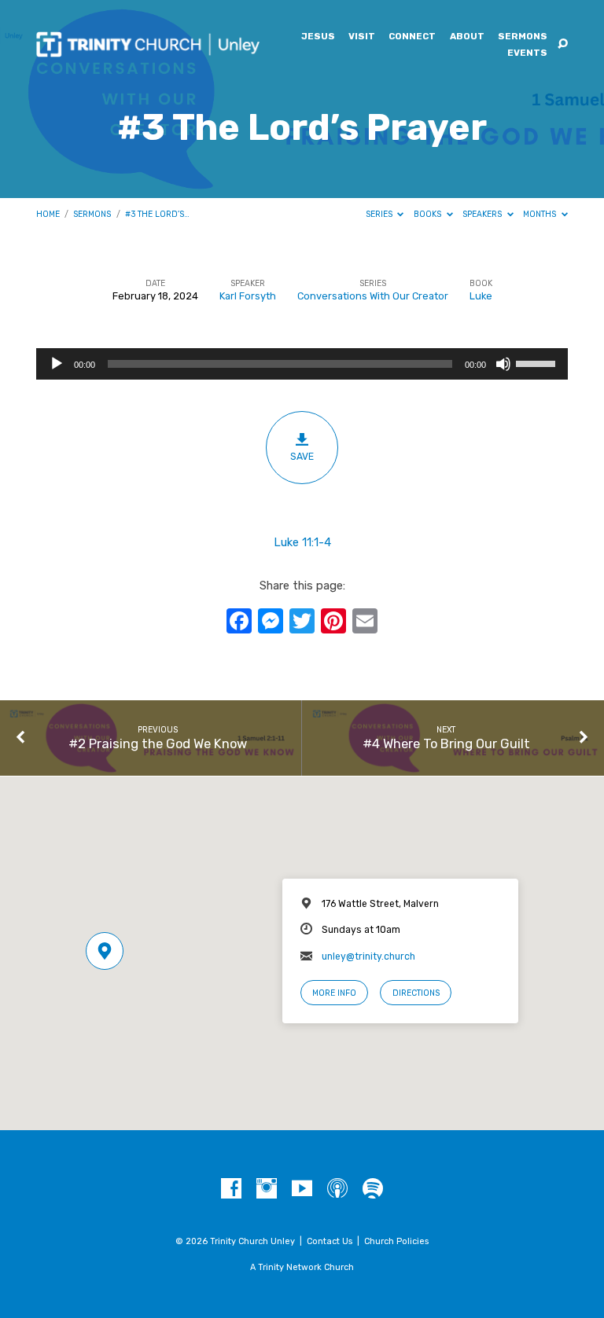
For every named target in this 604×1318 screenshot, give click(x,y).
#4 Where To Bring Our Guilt (446, 743)
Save (302, 456)
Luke (481, 296)
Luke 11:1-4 (302, 542)
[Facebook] (231, 1189)
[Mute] (503, 364)
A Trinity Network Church (302, 1267)
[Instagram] (266, 1189)
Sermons (522, 37)
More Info (334, 993)
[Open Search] (563, 44)
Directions (416, 993)
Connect (412, 37)
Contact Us (329, 1241)
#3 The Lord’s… (157, 214)
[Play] (56, 364)
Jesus (318, 37)
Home (48, 214)
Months (540, 214)
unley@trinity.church (368, 956)
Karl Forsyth (247, 296)
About (467, 37)
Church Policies (396, 1241)
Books (429, 214)
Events (527, 53)
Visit (361, 37)
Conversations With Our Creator (372, 296)
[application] (302, 364)
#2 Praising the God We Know (157, 743)
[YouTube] (302, 1189)
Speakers (483, 214)
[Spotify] (373, 1189)
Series (380, 214)
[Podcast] (337, 1189)
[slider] (538, 362)
